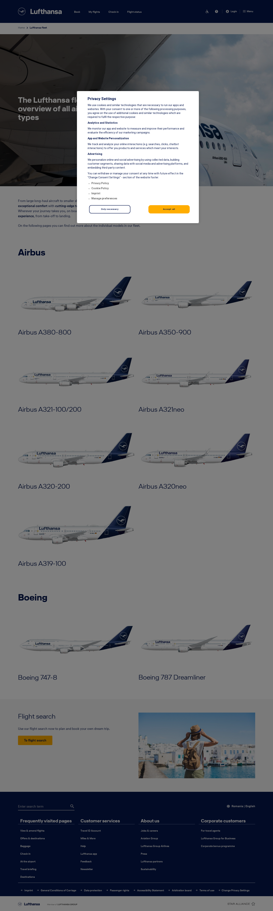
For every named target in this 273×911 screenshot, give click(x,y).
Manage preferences (104, 198)
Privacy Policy (100, 183)
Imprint (95, 193)
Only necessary (110, 209)
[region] (138, 157)
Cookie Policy (100, 188)
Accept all (169, 209)
